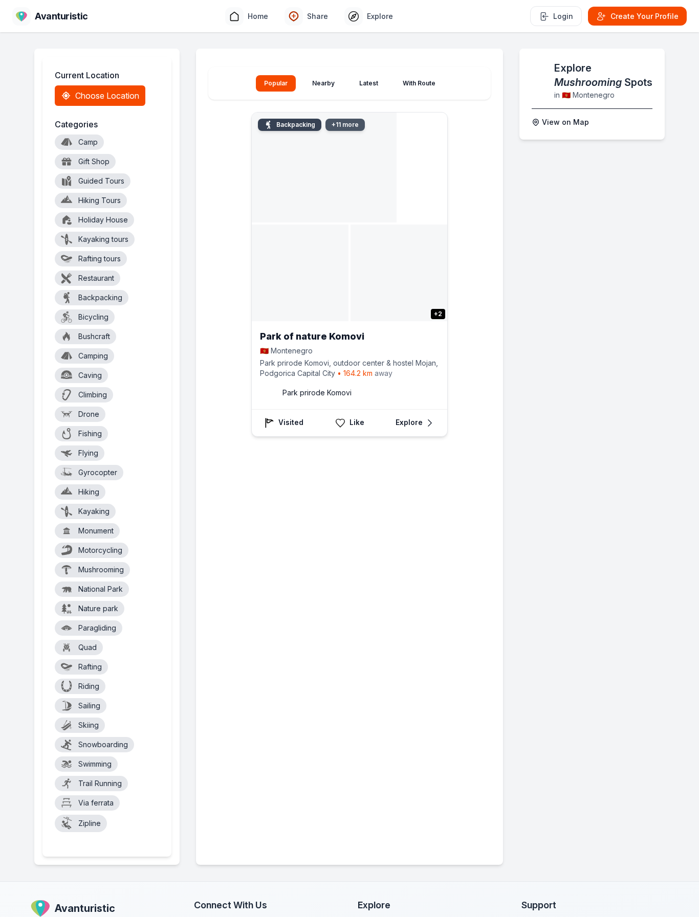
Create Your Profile (644, 16)
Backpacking (100, 297)
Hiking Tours (99, 200)
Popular (276, 83)
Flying (88, 453)
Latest (368, 83)
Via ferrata (96, 802)
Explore (409, 422)
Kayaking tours (103, 239)
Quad (87, 647)
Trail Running (100, 783)
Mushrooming (101, 569)
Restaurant (96, 278)
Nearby (323, 83)
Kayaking (94, 511)
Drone (88, 414)
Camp (88, 142)
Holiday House (103, 219)
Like (357, 422)
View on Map (565, 122)
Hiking (88, 491)
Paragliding (97, 627)
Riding (88, 686)
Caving (90, 375)
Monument (96, 530)
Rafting (90, 666)
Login (563, 16)
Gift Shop (94, 161)
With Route (419, 83)
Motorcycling (100, 550)
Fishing (90, 433)
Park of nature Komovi (312, 336)
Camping (93, 355)
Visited (290, 422)
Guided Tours (101, 180)
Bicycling (93, 316)
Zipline (89, 823)
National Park (100, 589)
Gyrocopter (97, 472)
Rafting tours (99, 258)
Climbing (92, 394)
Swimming (95, 763)
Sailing (89, 705)
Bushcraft (94, 336)
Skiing (88, 725)
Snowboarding (103, 744)
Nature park (98, 608)
